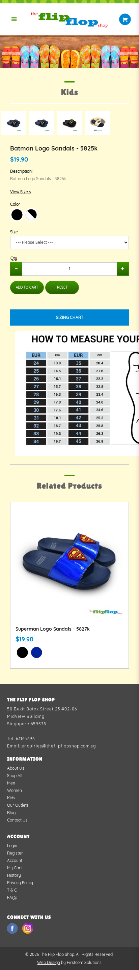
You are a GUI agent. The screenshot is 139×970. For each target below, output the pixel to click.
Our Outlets (18, 805)
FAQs (12, 897)
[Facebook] (13, 928)
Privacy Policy (20, 882)
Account (14, 860)
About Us (15, 768)
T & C (12, 890)
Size (14, 231)
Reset (62, 287)
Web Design (48, 962)
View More (69, 568)
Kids (11, 797)
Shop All (14, 775)
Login (12, 845)
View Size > (20, 191)
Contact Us (17, 820)
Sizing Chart (69, 317)
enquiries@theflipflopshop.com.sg (59, 745)
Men (11, 782)
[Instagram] (27, 928)
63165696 (25, 738)
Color (15, 204)
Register (15, 853)
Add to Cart (27, 287)
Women (14, 790)
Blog (11, 812)
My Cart (14, 867)
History (14, 875)
